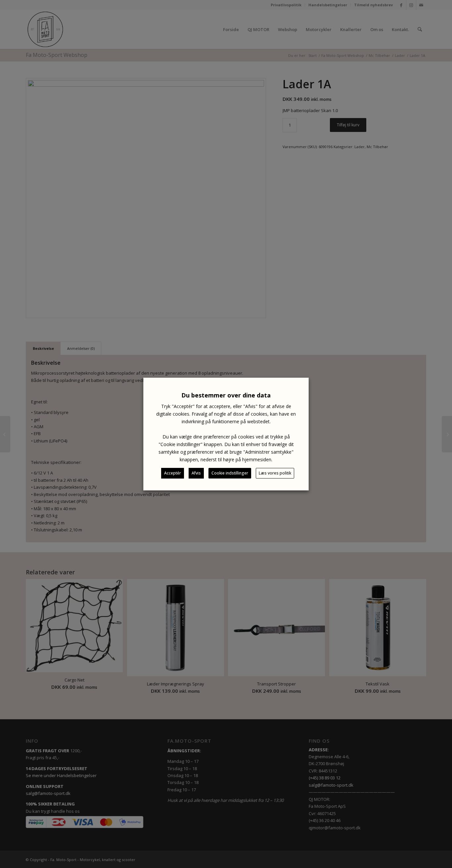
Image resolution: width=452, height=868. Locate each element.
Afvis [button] (196, 473)
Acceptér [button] (172, 473)
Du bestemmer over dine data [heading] (226, 395)
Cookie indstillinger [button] (229, 473)
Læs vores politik (275, 473)
